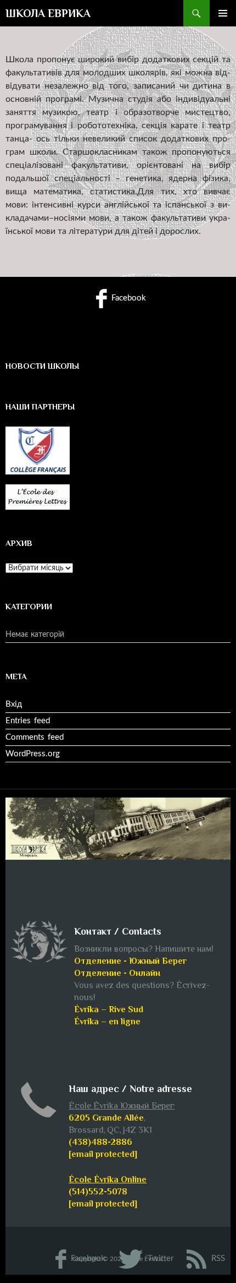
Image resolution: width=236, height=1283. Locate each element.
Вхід (13, 704)
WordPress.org (32, 754)
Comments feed (34, 737)
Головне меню (223, 13)
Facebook (127, 298)
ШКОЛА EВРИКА (48, 13)
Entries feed (27, 721)
